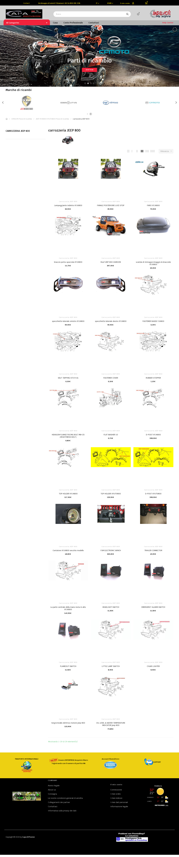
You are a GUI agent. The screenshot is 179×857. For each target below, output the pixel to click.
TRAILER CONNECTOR (153, 550)
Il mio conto (125, 3)
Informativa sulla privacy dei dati (62, 811)
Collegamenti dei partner (59, 802)
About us (52, 790)
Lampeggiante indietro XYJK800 (68, 205)
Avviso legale (53, 785)
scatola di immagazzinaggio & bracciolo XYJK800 (153, 263)
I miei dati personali (119, 802)
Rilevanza (166, 151)
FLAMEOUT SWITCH (68, 666)
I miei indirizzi (116, 798)
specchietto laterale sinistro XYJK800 (68, 321)
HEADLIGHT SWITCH (110, 607)
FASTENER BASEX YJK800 (153, 321)
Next (176, 102)
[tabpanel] (27, 102)
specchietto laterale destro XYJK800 (110, 321)
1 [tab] (88, 114)
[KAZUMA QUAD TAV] (69, 102)
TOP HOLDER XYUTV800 (111, 493)
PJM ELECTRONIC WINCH (111, 550)
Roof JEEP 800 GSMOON (111, 262)
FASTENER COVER (110, 378)
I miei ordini (115, 794)
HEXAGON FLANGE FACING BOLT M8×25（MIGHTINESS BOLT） (68, 435)
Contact (26, 3)
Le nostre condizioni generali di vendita (65, 798)
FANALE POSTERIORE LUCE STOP (110, 205)
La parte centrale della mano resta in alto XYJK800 (68, 608)
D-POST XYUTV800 (153, 493)
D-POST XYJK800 (153, 434)
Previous (3, 102)
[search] (127, 14)
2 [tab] (91, 114)
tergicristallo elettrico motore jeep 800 (68, 723)
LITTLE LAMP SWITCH (111, 666)
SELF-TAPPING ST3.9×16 (68, 378)
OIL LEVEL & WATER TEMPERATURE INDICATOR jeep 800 (110, 724)
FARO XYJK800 (153, 205)
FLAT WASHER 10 (111, 434)
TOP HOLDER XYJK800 (68, 493)
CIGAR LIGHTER (153, 666)
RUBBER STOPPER (153, 378)
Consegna (52, 794)
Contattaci (52, 806)
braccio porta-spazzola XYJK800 (68, 262)
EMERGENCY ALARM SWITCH (153, 607)
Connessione (116, 790)
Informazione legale (119, 806)
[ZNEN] (152, 102)
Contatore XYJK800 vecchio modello (68, 550)
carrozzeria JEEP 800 (18, 131)
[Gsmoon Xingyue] (27, 102)
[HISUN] (110, 102)
